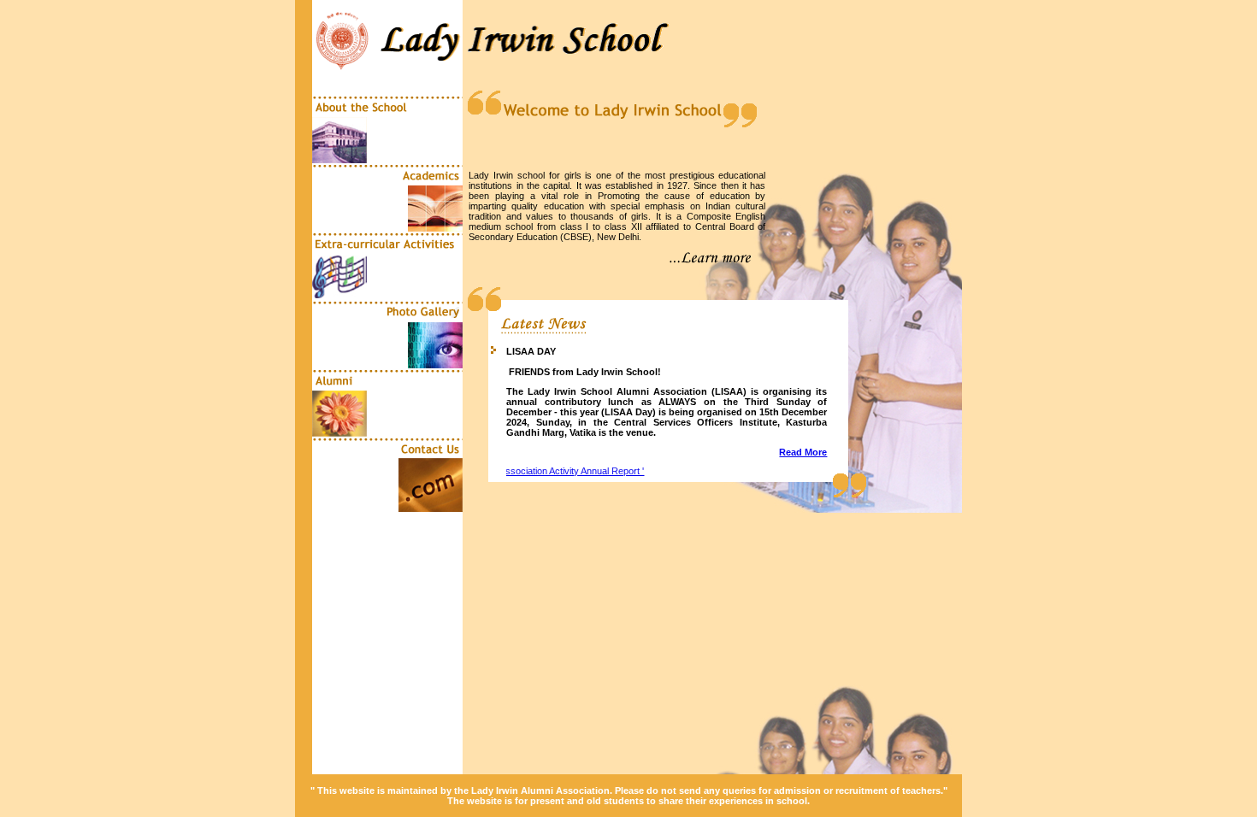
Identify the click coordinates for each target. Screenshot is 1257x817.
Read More (803, 452)
